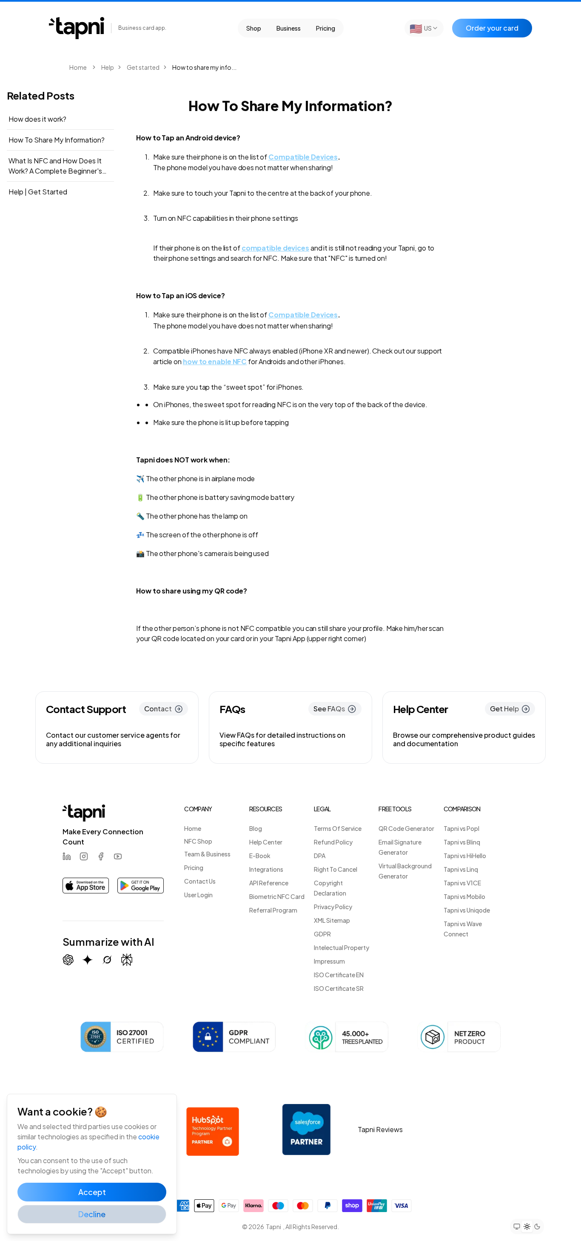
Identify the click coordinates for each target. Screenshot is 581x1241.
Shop (253, 28)
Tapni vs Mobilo (464, 896)
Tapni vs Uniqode (467, 910)
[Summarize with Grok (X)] (107, 959)
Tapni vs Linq (461, 869)
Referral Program (273, 910)
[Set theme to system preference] (517, 1226)
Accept (92, 1192)
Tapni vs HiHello (465, 855)
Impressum (329, 961)
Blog (255, 828)
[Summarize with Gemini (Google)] (87, 959)
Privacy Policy (333, 906)
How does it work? (37, 118)
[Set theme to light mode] (527, 1226)
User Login (198, 895)
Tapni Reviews (380, 1129)
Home (78, 67)
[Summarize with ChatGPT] (68, 959)
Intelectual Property (341, 947)
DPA (319, 855)
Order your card (492, 27)
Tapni (273, 1226)
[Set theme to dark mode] (537, 1226)
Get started (143, 67)
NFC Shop (198, 841)
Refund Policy (333, 842)
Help (107, 67)
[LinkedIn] (67, 856)
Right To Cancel (335, 869)
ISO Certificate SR (339, 988)
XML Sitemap (332, 920)
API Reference (268, 883)
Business (288, 28)
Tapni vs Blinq (462, 842)
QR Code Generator (406, 828)
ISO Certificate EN (339, 975)
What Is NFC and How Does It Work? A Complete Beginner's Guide (55, 166)
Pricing (325, 28)
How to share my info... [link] (204, 67)
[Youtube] (118, 856)
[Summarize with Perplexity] (126, 960)
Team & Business (207, 854)
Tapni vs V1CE (462, 883)
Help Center (265, 842)
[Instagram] (84, 856)
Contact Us (200, 881)
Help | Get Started (38, 191)
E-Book (260, 855)
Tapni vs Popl (461, 828)
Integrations (266, 869)
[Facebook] (101, 856)
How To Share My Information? (57, 139)
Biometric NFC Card (277, 896)
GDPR (322, 934)
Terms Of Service (338, 828)
